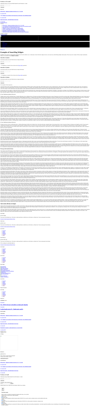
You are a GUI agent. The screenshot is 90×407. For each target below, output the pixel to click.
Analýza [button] (2, 399)
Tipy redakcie (4, 43)
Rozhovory (4, 45)
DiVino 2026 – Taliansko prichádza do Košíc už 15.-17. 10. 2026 (11, 11)
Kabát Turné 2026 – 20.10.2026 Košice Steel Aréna (9, 19)
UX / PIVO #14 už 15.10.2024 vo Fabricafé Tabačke (14, 304)
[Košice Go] (2, 35)
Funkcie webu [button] (3, 396)
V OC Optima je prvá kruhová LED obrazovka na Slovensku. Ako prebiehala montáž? (15, 15)
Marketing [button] (3, 402)
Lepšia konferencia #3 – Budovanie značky (11, 309)
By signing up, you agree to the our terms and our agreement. (14, 65)
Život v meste (4, 44)
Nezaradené (2, 302)
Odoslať (12, 383)
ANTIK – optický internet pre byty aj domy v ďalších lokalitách (12, 29)
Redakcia (4, 46)
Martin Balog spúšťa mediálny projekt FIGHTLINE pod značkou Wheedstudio (15, 31)
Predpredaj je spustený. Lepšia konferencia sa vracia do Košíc (12, 28)
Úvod (3, 42)
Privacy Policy (20, 65)
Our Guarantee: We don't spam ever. (6, 84)
